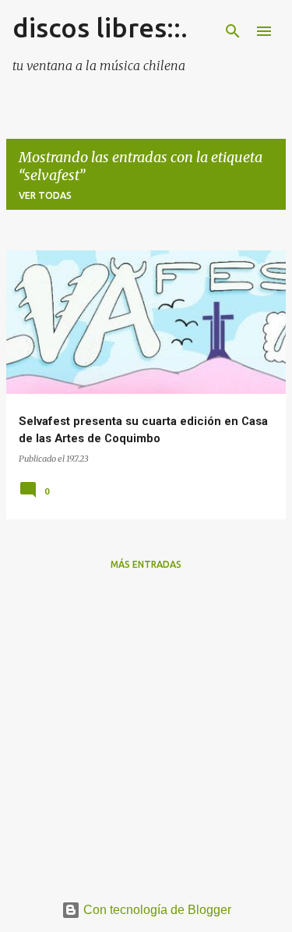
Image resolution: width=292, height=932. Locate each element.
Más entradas (146, 564)
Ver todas (45, 195)
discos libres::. (100, 27)
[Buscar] (232, 31)
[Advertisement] (146, 729)
